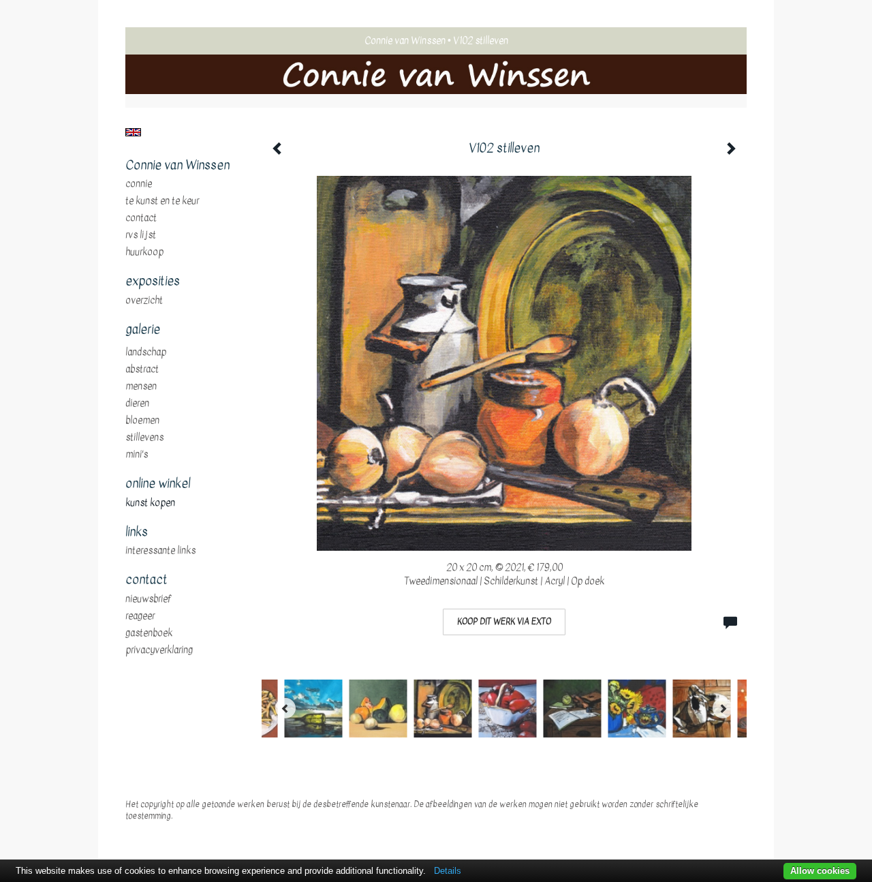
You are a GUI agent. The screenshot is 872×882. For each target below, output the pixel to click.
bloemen (142, 420)
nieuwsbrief (148, 599)
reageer (140, 616)
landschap (145, 352)
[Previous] (285, 708)
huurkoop (144, 252)
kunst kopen (150, 503)
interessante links (160, 551)
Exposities (152, 281)
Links (136, 532)
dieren (137, 403)
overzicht (144, 300)
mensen (141, 386)
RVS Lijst (140, 235)
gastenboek (148, 633)
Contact (141, 218)
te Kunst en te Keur (162, 201)
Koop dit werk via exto (504, 621)
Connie (138, 184)
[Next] (723, 708)
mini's (136, 454)
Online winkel (157, 484)
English (133, 132)
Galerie (142, 330)
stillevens (144, 437)
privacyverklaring (159, 650)
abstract (142, 369)
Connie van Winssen (405, 40)
